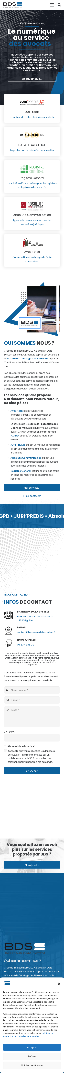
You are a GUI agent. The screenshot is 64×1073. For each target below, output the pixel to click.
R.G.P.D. (15, 435)
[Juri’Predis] (32, 103)
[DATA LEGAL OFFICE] (32, 136)
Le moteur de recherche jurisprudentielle (32, 116)
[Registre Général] (32, 169)
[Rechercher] (59, 5)
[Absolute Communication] (32, 206)
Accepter (32, 1047)
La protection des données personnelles (32, 150)
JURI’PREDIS (18, 444)
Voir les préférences (32, 1065)
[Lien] (12, 5)
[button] (59, 983)
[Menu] (52, 5)
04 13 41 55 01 (25, 644)
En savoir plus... (32, 79)
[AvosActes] (32, 243)
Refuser (32, 1056)
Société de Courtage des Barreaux (27, 358)
